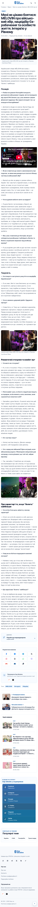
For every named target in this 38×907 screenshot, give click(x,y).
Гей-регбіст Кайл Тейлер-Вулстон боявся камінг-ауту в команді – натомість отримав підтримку (23, 725)
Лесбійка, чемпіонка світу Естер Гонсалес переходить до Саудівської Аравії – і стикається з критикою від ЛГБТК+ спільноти (24, 752)
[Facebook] (6, 654)
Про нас (3, 870)
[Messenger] (15, 654)
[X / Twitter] (16, 861)
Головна (3, 7)
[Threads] (15, 659)
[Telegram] (23, 654)
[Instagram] (6, 659)
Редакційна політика (7, 879)
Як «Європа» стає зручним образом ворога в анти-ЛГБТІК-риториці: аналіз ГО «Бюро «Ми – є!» (24, 739)
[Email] (15, 664)
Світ (14, 721)
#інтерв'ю (17, 686)
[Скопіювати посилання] (23, 664)
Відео (9, 7)
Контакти (3, 873)
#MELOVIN (9, 686)
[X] (31, 654)
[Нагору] (35, 904)
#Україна (25, 686)
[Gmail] (6, 664)
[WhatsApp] (23, 659)
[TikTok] (25, 861)
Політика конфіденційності (9, 876)
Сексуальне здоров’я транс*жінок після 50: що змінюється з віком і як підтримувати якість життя (22, 766)
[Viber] (31, 659)
